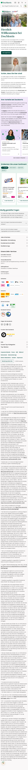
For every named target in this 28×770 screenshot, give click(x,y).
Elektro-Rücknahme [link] (6, 357)
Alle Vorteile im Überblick (19, 157)
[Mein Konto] (19, 2)
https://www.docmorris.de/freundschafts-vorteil (13, 502)
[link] (3, 314)
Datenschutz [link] (4, 355)
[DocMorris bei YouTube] (10, 324)
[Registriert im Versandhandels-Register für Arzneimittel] (12, 306)
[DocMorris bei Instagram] (7, 324)
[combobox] (12, 6)
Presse (13, 352)
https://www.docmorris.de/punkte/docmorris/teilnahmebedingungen (14, 566)
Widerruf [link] (21, 352)
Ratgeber (5, 110)
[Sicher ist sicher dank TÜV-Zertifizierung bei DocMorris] (3, 305)
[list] (14, 142)
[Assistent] (3, 763)
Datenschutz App (12, 355)
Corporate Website (5, 352)
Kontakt (14, 357)
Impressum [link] (20, 357)
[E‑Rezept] (15, 2)
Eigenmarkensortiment (14, 121)
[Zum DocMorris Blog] (2, 324)
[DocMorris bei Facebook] (5, 324)
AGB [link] (17, 352)
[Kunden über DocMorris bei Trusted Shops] (8, 335)
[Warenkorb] (22, 2)
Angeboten (19, 116)
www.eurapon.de (18, 41)
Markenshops (23, 112)
